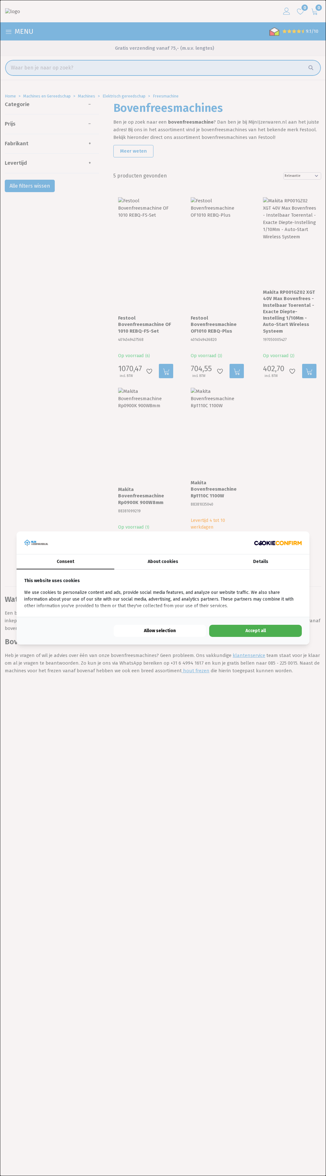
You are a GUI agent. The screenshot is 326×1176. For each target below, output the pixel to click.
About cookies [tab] (163, 561)
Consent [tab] (65, 561)
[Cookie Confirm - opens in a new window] (278, 542)
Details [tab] (260, 561)
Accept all (255, 630)
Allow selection (160, 630)
